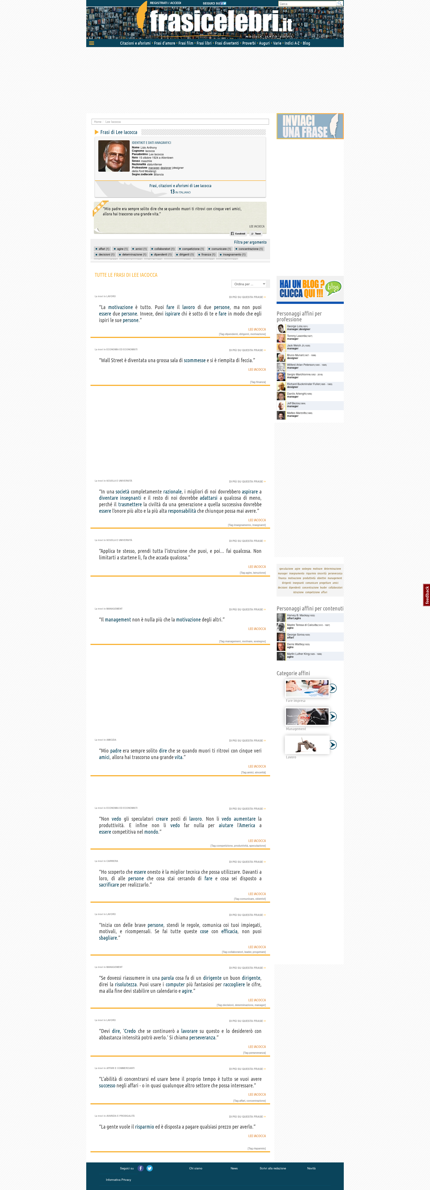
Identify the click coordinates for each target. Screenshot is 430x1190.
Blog (306, 43)
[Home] (215, 20)
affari (242, 1100)
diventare (108, 498)
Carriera (112, 861)
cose (204, 931)
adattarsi (208, 498)
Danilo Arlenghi (296, 393)
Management (114, 608)
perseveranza (202, 1037)
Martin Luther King (298, 654)
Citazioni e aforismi (135, 43)
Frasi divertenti (227, 43)
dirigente (212, 978)
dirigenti (244, 334)
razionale (172, 492)
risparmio (144, 1127)
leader (247, 952)
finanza (260, 382)
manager (153, 167)
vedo (116, 819)
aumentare (245, 819)
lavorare (189, 1031)
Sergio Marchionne (298, 374)
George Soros (295, 634)
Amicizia (111, 739)
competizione (225, 845)
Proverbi (249, 43)
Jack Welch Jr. (295, 345)
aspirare (250, 492)
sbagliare (108, 938)
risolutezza (126, 984)
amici (104, 757)
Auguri (264, 43)
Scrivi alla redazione (273, 1168)
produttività (241, 845)
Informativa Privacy (118, 1179)
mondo (151, 832)
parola (167, 978)
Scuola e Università (119, 480)
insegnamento (242, 525)
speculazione (257, 845)
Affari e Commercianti (120, 1068)
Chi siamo (195, 1168)
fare (170, 307)
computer (175, 984)
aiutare (226, 825)
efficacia (229, 931)
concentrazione (256, 1100)
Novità (311, 1168)
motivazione (120, 307)
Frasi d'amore (164, 43)
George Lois (294, 326)
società (122, 492)
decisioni (228, 1005)
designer (166, 167)
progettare (259, 952)
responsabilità (182, 511)
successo (107, 1085)
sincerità (260, 772)
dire (163, 751)
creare (162, 819)
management (118, 620)
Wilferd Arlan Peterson (300, 364)
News (234, 1168)
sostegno (259, 641)
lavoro (188, 307)
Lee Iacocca (256, 226)
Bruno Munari (295, 355)
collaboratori (235, 952)
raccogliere (234, 984)
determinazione (244, 1005)
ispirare (172, 314)
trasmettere (130, 504)
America (247, 825)
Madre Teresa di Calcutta (302, 625)
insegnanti (130, 498)
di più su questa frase (247, 297)
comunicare (247, 898)
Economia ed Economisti (122, 349)
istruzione (259, 572)
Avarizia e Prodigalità (120, 1115)
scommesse (195, 360)
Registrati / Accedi (165, 3)
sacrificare (109, 885)
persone (222, 307)
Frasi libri (204, 43)
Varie (277, 43)
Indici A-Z (292, 43)
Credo (130, 1031)
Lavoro (111, 296)
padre (115, 751)
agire (249, 572)
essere (105, 314)
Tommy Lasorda (297, 336)
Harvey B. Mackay (298, 615)
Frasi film (185, 43)
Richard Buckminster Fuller (303, 384)
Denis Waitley (295, 644)
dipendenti (231, 334)
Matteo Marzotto (297, 413)
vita (178, 757)
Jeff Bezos (293, 403)
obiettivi (260, 898)
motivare (247, 641)
